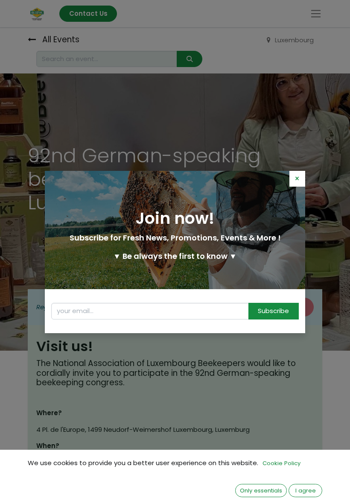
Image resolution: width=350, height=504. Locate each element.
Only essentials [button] (261, 490)
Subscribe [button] (273, 310)
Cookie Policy (281, 463)
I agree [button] (305, 490)
